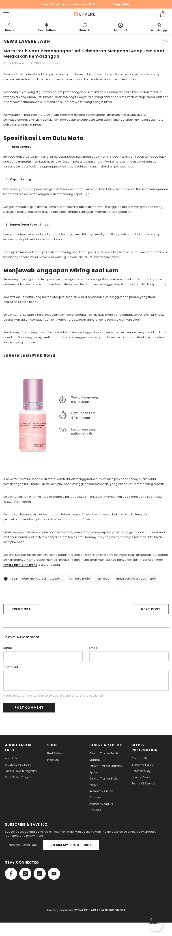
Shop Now (121, 4)
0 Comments (51, 63)
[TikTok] (40, 874)
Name (7, 648)
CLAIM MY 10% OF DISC (71, 845)
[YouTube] (54, 874)
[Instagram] (25, 874)
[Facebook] (11, 874)
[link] (85, 27)
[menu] (6, 14)
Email (93, 648)
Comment (11, 667)
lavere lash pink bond (20, 565)
